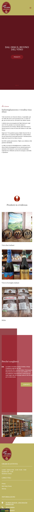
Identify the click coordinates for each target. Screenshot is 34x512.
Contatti (26, 384)
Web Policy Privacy (7, 486)
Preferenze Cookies (5, 509)
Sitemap (4, 488)
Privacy (4, 483)
